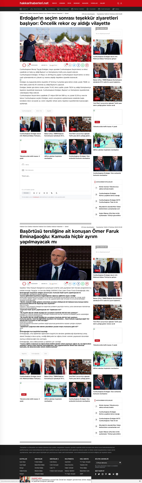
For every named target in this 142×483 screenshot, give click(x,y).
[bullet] (47, 193)
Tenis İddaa (83, 468)
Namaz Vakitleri (79, 9)
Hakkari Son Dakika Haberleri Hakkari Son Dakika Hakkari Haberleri (41, 13)
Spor (69, 3)
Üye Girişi (22, 462)
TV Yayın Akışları (70, 474)
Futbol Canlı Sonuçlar (56, 471)
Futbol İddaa (38, 462)
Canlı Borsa (51, 9)
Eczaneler (93, 9)
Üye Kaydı (23, 465)
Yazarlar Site (84, 465)
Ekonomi (77, 3)
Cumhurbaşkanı (26, 111)
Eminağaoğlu (35, 353)
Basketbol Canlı (84, 471)
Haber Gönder (69, 468)
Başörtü (24, 353)
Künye (21, 468)
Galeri (102, 3)
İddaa (117, 9)
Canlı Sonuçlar (105, 9)
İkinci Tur (39, 111)
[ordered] (44, 193)
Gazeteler (68, 462)
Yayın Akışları (64, 9)
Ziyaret (49, 111)
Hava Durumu (38, 9)
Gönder (26, 193)
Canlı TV (25, 9)
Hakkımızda (23, 471)
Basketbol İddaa (39, 465)
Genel (66, 13)
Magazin (85, 3)
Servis (54, 3)
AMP (81, 474)
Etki (45, 353)
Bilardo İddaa (38, 471)
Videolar (94, 3)
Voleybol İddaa (39, 474)
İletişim (22, 474)
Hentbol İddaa (39, 468)
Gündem (62, 3)
